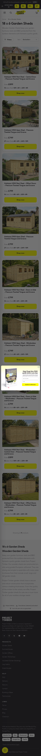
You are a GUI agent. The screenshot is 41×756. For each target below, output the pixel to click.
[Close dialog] (39, 367)
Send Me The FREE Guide (30, 384)
